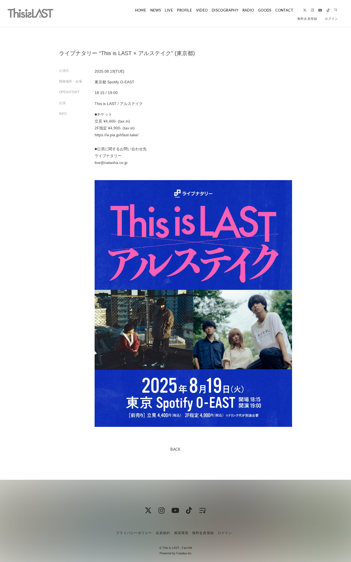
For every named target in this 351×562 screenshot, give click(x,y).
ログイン (331, 18)
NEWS (155, 10)
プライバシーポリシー (134, 533)
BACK (175, 449)
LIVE (169, 10)
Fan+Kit (187, 547)
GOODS (264, 10)
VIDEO (202, 10)
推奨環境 (181, 533)
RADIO (248, 10)
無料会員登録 (307, 18)
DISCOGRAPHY (225, 10)
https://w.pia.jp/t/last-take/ (116, 135)
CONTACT (284, 10)
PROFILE (184, 10)
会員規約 (163, 533)
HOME (140, 10)
